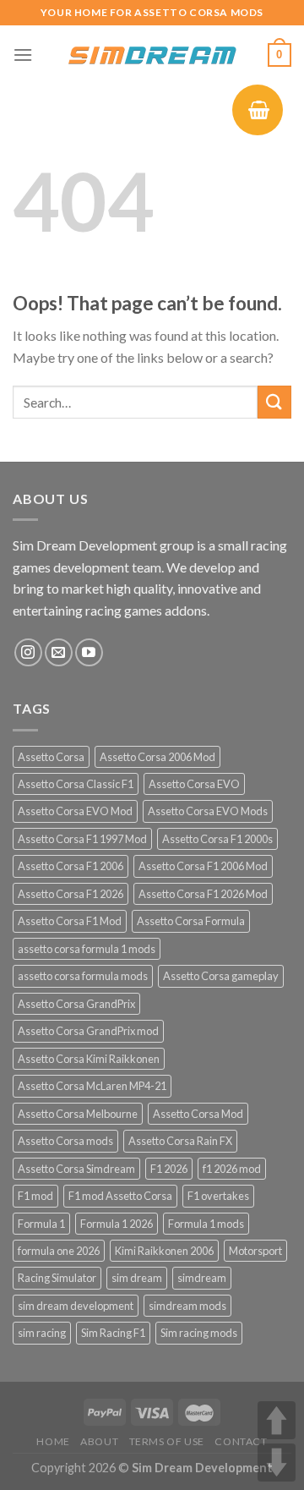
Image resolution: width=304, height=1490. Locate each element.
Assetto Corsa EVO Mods (208, 811)
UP (277, 1420)
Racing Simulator (57, 1278)
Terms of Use (166, 1441)
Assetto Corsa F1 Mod (70, 921)
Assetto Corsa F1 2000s (217, 839)
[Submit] (274, 402)
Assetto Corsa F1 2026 (70, 894)
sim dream (136, 1278)
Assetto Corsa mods (65, 1141)
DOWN (277, 1462)
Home (52, 1441)
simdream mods (187, 1305)
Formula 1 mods (206, 1223)
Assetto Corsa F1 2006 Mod (203, 866)
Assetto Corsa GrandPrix (76, 1004)
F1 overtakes (218, 1195)
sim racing (42, 1332)
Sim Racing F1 (113, 1332)
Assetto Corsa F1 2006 (70, 866)
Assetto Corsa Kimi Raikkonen (89, 1058)
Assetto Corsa (51, 757)
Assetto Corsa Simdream (76, 1168)
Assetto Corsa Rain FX (180, 1141)
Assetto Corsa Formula (191, 921)
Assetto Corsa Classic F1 (75, 784)
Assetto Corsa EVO (194, 784)
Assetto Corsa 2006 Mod (157, 757)
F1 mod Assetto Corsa (120, 1195)
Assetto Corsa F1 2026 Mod (203, 894)
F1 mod (35, 1195)
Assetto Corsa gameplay (221, 976)
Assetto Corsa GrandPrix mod (88, 1031)
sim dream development (75, 1305)
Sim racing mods (198, 1332)
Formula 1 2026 (116, 1223)
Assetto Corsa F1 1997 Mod (82, 839)
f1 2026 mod (232, 1168)
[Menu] (23, 54)
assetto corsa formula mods (83, 976)
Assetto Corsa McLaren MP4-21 (92, 1086)
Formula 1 (41, 1223)
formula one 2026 (59, 1250)
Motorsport (255, 1250)
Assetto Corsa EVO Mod (75, 811)
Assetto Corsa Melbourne (78, 1113)
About (99, 1441)
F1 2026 (168, 1168)
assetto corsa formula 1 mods (86, 949)
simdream (201, 1278)
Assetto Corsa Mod (198, 1113)
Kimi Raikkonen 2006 (164, 1250)
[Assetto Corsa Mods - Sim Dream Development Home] (152, 55)
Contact (240, 1441)
